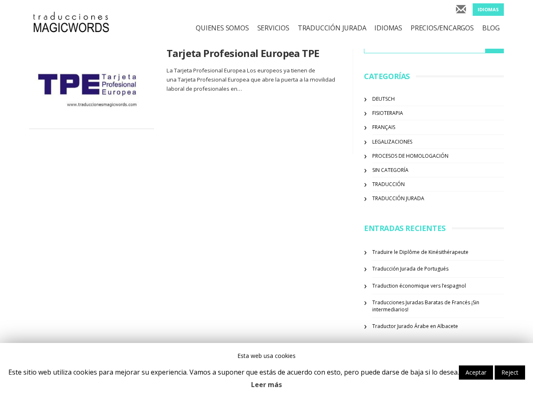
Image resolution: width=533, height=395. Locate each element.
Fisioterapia (387, 113)
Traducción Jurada (398, 198)
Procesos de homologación (410, 155)
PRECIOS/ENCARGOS (442, 27)
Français (383, 127)
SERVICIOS (273, 27)
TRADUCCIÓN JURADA (332, 27)
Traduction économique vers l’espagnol (419, 285)
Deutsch (383, 98)
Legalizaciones (392, 141)
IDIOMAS (388, 27)
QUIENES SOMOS (222, 27)
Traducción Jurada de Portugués (410, 268)
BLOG (491, 27)
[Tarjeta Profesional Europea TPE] (91, 88)
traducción (388, 184)
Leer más (266, 384)
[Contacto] (461, 10)
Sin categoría (390, 170)
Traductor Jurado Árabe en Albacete (415, 326)
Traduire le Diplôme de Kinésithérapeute (420, 252)
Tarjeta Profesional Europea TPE (243, 53)
